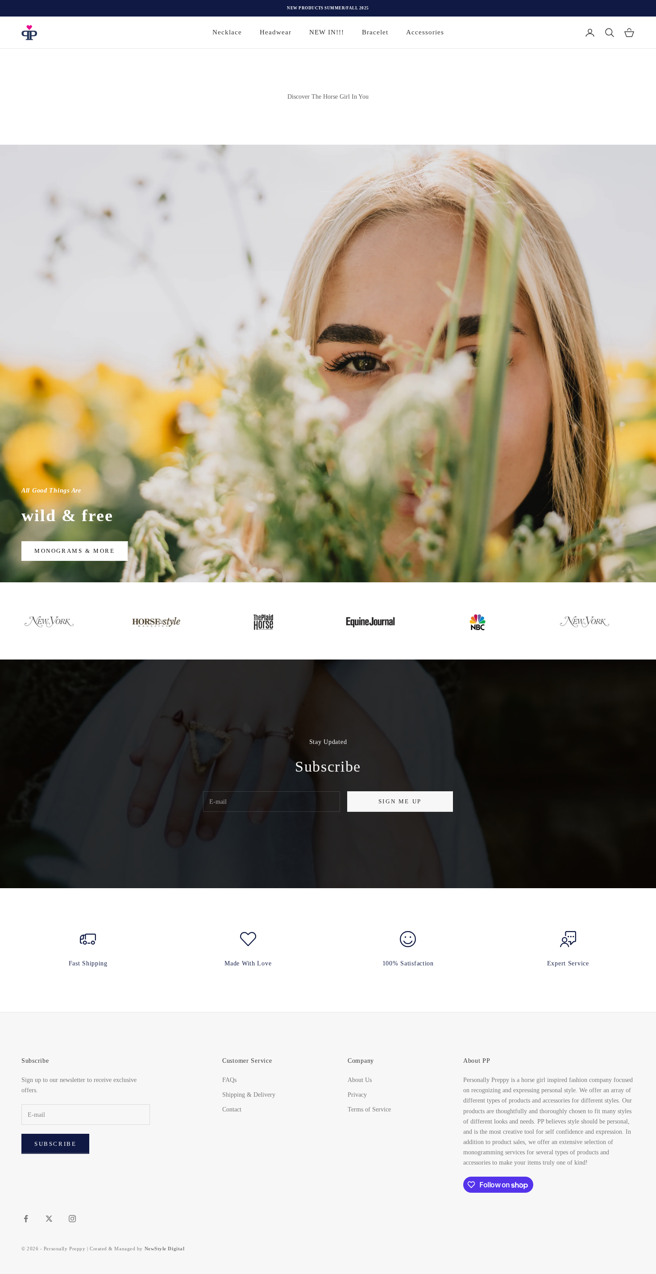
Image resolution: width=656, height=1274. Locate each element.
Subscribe (55, 1143)
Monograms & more (74, 550)
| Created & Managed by (135, 1248)
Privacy (357, 1094)
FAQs (229, 1080)
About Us (360, 1080)
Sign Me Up (400, 801)
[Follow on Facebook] (25, 1218)
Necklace (227, 32)
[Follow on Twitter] (49, 1218)
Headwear (275, 32)
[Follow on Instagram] (72, 1218)
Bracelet (375, 32)
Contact (231, 1109)
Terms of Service (369, 1109)
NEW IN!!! (326, 32)
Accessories (425, 32)
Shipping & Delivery (248, 1094)
